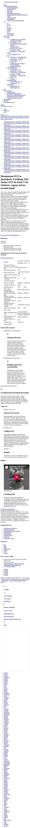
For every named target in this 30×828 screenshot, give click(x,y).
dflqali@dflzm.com (9, 563)
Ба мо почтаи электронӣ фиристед (10, 235)
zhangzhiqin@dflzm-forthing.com (12, 565)
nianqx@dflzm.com (19, 563)
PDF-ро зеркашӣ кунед (7, 258)
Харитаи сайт (25, 579)
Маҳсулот (6, 110)
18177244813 (7, 598)
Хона (5, 109)
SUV (5, 112)
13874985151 (7, 601)
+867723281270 (8, 596)
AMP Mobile (4, 580)
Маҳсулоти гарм (16, 579)
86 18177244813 (10, 566)
